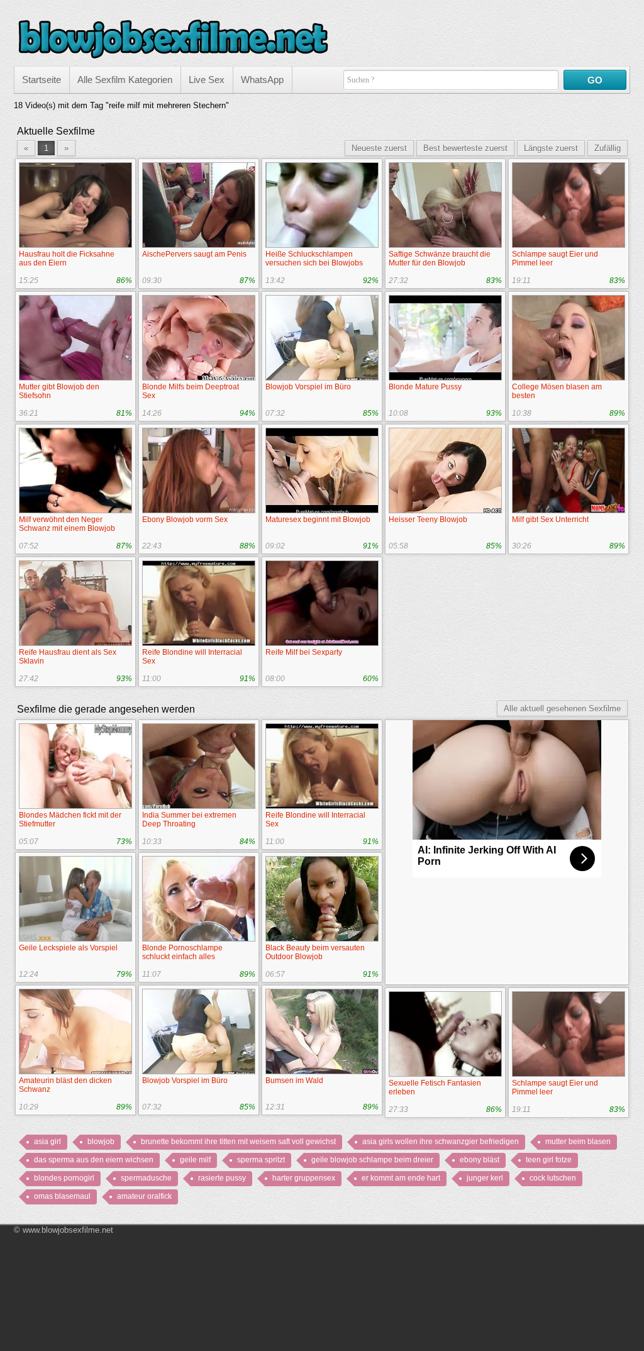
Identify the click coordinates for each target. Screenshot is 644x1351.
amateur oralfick (144, 1196)
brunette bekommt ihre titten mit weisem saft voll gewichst (238, 1141)
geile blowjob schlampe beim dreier (372, 1159)
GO (594, 80)
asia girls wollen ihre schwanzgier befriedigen (440, 1141)
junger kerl (485, 1178)
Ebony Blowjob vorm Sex (185, 519)
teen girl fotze (549, 1159)
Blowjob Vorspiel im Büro (308, 386)
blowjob (100, 1141)
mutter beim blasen (578, 1141)
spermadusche (146, 1178)
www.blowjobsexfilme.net (68, 1230)
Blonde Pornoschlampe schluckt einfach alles (182, 952)
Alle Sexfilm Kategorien (124, 79)
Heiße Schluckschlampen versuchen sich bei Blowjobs (314, 258)
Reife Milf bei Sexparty (303, 652)
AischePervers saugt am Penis (194, 254)
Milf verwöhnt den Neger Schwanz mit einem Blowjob (67, 524)
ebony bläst (479, 1159)
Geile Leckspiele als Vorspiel (68, 947)
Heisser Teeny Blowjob (428, 519)
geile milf (195, 1159)
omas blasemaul (62, 1196)
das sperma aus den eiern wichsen (93, 1159)
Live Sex (207, 79)
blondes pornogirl (64, 1178)
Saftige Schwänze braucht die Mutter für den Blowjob (440, 258)
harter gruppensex (303, 1178)
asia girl (47, 1141)
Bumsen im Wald (294, 1080)
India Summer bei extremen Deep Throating (189, 819)
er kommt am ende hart (401, 1178)
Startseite (41, 79)
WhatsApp (262, 79)
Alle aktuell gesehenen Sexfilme (562, 708)
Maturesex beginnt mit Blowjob (317, 519)
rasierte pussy (222, 1178)
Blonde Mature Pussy (425, 386)
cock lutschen (553, 1178)
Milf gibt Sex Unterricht (550, 519)
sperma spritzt (261, 1159)
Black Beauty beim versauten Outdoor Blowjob (315, 952)
